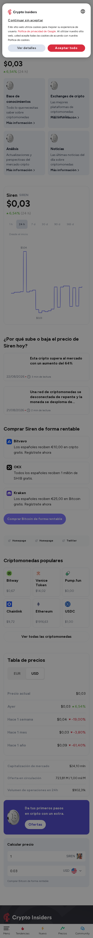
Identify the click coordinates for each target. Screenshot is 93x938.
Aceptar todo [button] (66, 48)
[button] (26, 48)
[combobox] (83, 11)
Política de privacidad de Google (37, 31)
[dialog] (46, 30)
